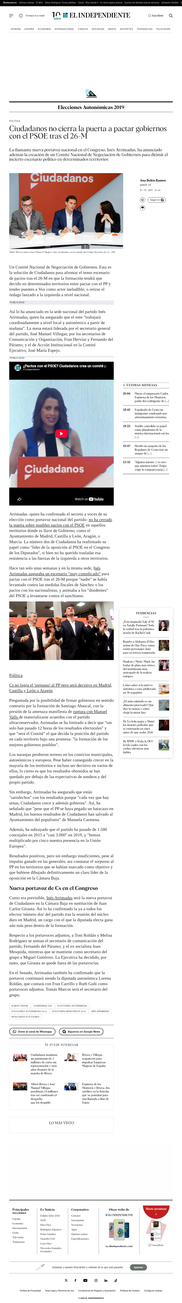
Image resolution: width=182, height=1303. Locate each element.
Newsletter (77, 1224)
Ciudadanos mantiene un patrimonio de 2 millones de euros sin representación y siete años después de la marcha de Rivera (44, 1064)
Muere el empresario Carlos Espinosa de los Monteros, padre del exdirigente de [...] (152, 397)
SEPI (43, 1220)
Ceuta (81, 2)
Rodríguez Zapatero (50, 1229)
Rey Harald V (91, 2)
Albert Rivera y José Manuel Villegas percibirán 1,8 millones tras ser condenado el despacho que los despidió (44, 1093)
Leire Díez (46, 1243)
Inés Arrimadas (59, 897)
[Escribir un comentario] (142, 207)
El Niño (39, 2)
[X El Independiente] (66, 1280)
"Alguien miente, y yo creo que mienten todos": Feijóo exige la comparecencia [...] (151, 465)
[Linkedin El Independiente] (106, 1280)
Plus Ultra (45, 1224)
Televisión (163, 28)
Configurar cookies (153, 1290)
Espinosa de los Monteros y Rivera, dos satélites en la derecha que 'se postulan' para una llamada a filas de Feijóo (96, 1093)
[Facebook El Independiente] (75, 1280)
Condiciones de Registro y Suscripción (97, 1290)
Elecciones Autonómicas (72, 1006)
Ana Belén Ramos (153, 180)
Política (14, 120)
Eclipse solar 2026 (50, 1215)
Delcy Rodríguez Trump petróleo (60, 2)
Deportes (126, 28)
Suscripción (77, 1220)
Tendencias (144, 28)
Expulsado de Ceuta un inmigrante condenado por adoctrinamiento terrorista (151, 413)
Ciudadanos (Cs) (43, 1006)
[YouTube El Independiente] (85, 1280)
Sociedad (98, 28)
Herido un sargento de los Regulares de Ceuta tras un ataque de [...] (151, 449)
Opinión (16, 28)
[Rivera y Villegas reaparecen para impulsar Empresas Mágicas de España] (71, 1064)
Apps (74, 1229)
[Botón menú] (11, 15)
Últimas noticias (26, 2)
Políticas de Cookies (130, 1290)
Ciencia (83, 28)
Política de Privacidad (30, 1290)
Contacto (76, 1215)
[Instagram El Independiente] (96, 1280)
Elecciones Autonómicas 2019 (91, 107)
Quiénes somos (79, 1234)
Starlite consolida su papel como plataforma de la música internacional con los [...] (152, 431)
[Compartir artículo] (142, 200)
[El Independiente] (91, 16)
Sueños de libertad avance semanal (141, 2)
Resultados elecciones (25, 1017)
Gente (112, 28)
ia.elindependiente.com (119, 1246)
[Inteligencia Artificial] (119, 1239)
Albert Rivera (20, 1006)
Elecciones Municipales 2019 (69, 1011)
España (29, 28)
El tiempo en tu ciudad (35, 15)
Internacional (64, 28)
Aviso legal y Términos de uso (59, 1290)
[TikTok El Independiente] (115, 1281)
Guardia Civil (47, 1238)
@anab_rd (145, 184)
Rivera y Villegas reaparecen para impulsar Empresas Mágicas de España (94, 1060)
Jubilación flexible (169, 2)
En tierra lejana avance (111, 2)
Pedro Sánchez (48, 1234)
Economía (44, 28)
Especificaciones (80, 1238)
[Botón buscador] (171, 16)
